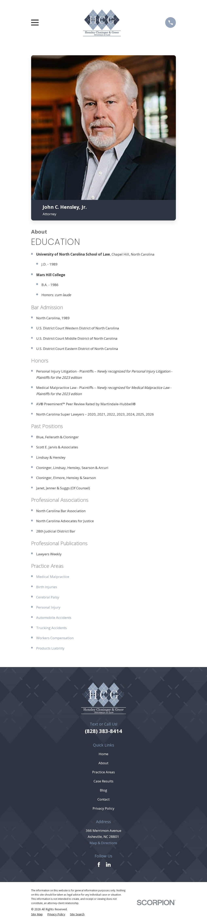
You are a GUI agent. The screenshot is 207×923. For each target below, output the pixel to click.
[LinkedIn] (108, 864)
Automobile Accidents (53, 617)
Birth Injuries (46, 587)
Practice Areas (103, 772)
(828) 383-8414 (103, 731)
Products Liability (50, 648)
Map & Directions (103, 843)
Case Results (103, 781)
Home (103, 754)
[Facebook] (98, 864)
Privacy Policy (103, 808)
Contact (103, 799)
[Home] (102, 22)
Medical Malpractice (52, 576)
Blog (103, 790)
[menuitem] (37, 914)
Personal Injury (48, 607)
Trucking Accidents (51, 627)
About (103, 763)
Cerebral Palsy (47, 597)
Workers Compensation (55, 638)
